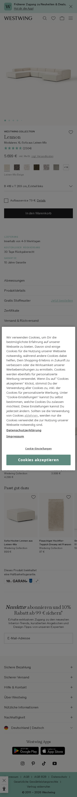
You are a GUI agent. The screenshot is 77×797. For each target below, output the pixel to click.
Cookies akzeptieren (38, 459)
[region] (38, 398)
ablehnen (31, 415)
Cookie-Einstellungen (38, 448)
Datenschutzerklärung (23, 430)
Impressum (15, 436)
